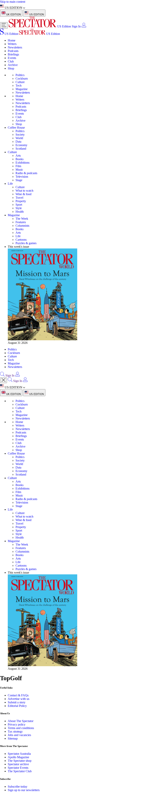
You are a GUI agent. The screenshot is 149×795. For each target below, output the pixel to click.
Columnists (22, 225)
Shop (11, 68)
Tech (19, 85)
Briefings (13, 54)
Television (22, 176)
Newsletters (15, 47)
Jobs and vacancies (19, 735)
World (19, 138)
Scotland (21, 148)
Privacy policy (16, 724)
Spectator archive (18, 764)
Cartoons (21, 239)
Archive (13, 65)
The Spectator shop (19, 760)
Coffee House (16, 127)
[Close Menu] (3, 380)
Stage (19, 180)
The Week (22, 218)
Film (18, 166)
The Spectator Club (20, 771)
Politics (20, 75)
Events (12, 58)
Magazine (22, 89)
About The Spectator (20, 721)
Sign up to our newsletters (24, 790)
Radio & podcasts (26, 173)
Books (19, 159)
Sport (19, 204)
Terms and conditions (21, 728)
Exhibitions (22, 162)
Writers (12, 44)
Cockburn (22, 78)
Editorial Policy (17, 705)
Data (18, 141)
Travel (19, 197)
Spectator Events (18, 767)
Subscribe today (17, 786)
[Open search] (2, 375)
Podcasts (13, 51)
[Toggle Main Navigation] (4, 25)
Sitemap (13, 738)
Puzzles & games (26, 243)
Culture (20, 82)
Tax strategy (15, 731)
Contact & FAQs (18, 695)
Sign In (76, 26)
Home (11, 40)
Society (20, 134)
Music (19, 169)
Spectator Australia (19, 753)
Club (11, 61)
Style (19, 208)
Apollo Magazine (18, 757)
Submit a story (16, 702)
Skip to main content (12, 1)
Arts (18, 155)
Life (10, 183)
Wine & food (23, 194)
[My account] (83, 26)
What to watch (24, 190)
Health (20, 211)
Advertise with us (18, 698)
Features (21, 222)
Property (21, 201)
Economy (21, 145)
